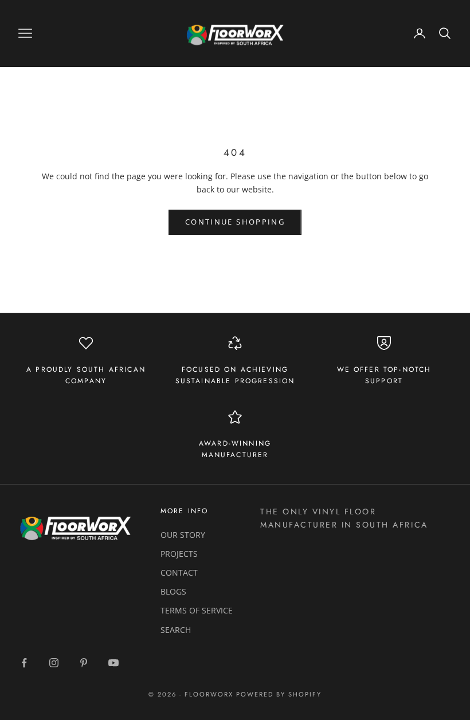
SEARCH (175, 629)
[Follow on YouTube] (113, 662)
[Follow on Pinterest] (83, 662)
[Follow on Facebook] (24, 662)
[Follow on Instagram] (54, 662)
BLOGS (173, 591)
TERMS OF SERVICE (196, 610)
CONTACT (179, 572)
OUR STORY (182, 534)
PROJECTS (179, 553)
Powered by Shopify (279, 694)
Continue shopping (235, 222)
